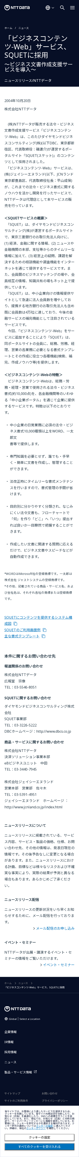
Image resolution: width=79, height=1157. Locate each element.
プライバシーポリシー (55, 1101)
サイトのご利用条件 (16, 1101)
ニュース (23, 28)
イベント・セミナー (59, 964)
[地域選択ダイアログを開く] (49, 7)
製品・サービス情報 (18, 1072)
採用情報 (10, 1052)
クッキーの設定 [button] (44, 1126)
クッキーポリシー (36, 1128)
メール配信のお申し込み (55, 928)
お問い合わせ (49, 1093)
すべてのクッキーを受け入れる (39, 1146)
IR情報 (9, 1042)
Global (24, 1019)
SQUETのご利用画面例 (22, 630)
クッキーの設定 (39, 1137)
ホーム (8, 28)
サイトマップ (12, 1093)
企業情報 (10, 1032)
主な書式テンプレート (22, 636)
